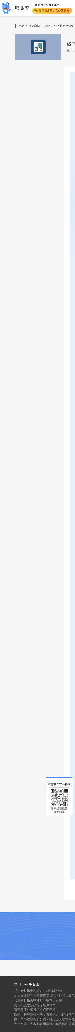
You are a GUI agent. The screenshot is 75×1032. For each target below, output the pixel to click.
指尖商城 (34, 25)
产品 (21, 25)
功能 (47, 25)
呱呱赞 (22, 8)
